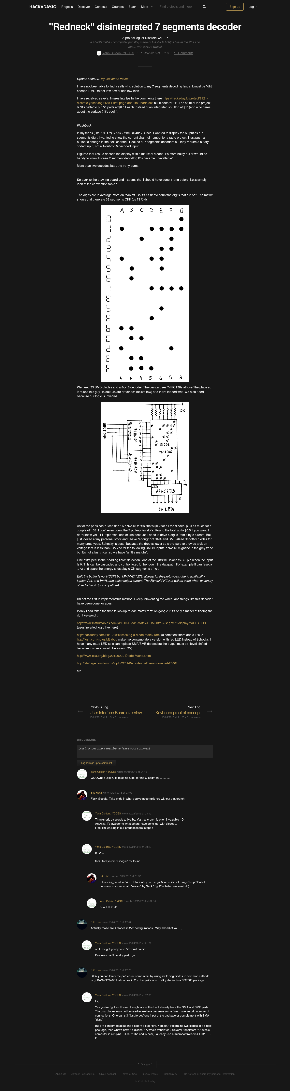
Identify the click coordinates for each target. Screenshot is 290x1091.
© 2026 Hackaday (145, 1081)
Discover (84, 6)
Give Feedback (108, 1074)
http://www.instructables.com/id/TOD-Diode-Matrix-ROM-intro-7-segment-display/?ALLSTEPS (142, 623)
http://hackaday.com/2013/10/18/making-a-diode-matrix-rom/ (118, 634)
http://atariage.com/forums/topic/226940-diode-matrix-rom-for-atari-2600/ (127, 663)
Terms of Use (129, 1074)
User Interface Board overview (116, 712)
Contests (101, 6)
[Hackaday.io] (43, 6)
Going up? (146, 1064)
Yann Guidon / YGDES (118, 53)
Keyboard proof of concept (177, 712)
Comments (183, 53)
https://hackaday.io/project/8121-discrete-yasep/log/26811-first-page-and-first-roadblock (142, 100)
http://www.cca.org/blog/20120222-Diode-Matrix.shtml (114, 655)
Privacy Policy (149, 1074)
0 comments (121, 717)
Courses (118, 6)
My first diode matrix (114, 78)
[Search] (204, 7)
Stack (132, 6)
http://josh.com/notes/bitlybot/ (97, 639)
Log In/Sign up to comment (96, 763)
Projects (67, 6)
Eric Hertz (96, 792)
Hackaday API (171, 1074)
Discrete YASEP (156, 37)
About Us (60, 1074)
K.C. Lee (96, 922)
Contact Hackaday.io (82, 1074)
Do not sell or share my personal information (209, 1074)
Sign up (234, 6)
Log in (253, 6)
